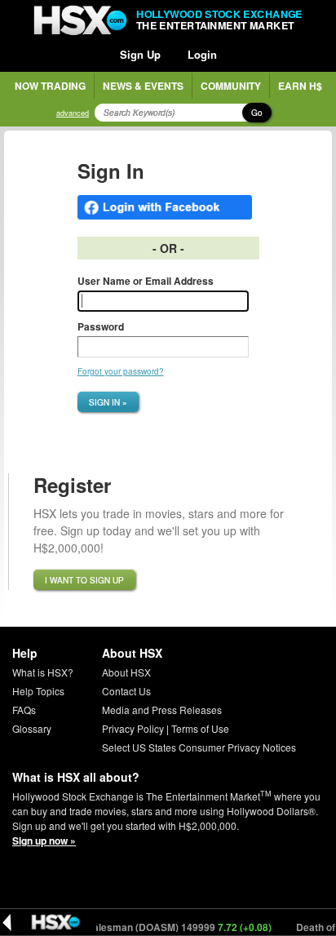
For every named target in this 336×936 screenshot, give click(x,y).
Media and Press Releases (162, 709)
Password (100, 326)
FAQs (24, 709)
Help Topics (38, 691)
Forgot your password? (120, 371)
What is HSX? (42, 672)
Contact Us (126, 691)
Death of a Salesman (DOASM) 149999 (148, 927)
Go (257, 112)
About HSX (126, 672)
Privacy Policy (133, 728)
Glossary (31, 728)
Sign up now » (44, 840)
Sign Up (140, 54)
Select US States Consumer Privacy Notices (199, 747)
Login (202, 54)
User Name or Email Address (145, 280)
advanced (72, 113)
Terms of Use (200, 728)
